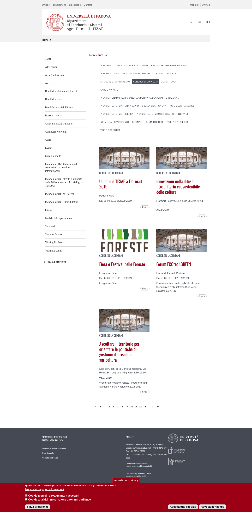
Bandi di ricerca (53, 99)
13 (144, 406)
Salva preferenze (38, 506)
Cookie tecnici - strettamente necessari (53, 495)
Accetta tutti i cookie (183, 506)
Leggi (145, 207)
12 (140, 406)
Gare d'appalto (48, 453)
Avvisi (48, 83)
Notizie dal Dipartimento (58, 218)
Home (45, 39)
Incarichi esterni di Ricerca (59, 193)
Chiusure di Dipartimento (59, 123)
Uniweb (206, 4)
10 (131, 406)
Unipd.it (46, 4)
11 (136, 406)
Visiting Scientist (54, 250)
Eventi (48, 147)
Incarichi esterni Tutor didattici (61, 201)
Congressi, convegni (56, 131)
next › (153, 407)
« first (95, 407)
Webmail (194, 4)
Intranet (49, 210)
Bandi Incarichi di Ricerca (59, 107)
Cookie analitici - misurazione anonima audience (59, 499)
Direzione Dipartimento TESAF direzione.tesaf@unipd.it (138, 475)
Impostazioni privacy (126, 480)
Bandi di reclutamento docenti (61, 91)
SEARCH (204, 27)
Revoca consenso (212, 506)
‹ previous (100, 407)
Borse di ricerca (53, 115)
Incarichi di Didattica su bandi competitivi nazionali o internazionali (61, 167)
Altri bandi (51, 67)
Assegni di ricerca (54, 75)
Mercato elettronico (50, 458)
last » (158, 407)
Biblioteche (75, 4)
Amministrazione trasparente (54, 448)
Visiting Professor (54, 242)
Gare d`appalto (53, 155)
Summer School (53, 234)
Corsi (48, 139)
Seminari (50, 226)
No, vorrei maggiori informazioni (44, 489)
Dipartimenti (59, 4)
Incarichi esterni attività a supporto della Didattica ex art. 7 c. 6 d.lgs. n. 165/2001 (64, 182)
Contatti (88, 4)
